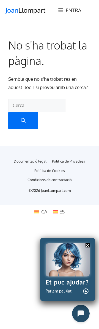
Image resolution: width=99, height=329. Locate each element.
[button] (88, 245)
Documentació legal (30, 161)
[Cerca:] (36, 105)
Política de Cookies (49, 170)
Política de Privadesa (68, 161)
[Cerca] (23, 120)
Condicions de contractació (50, 179)
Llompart (25, 10)
